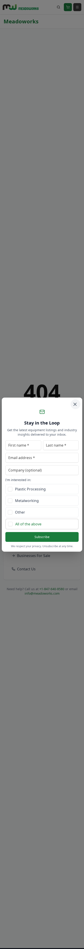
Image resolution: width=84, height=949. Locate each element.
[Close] (75, 404)
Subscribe (42, 537)
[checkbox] (10, 489)
